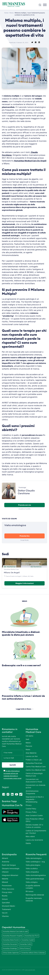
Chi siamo (29, 736)
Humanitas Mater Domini (11, 940)
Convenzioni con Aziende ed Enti (35, 786)
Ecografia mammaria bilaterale (34, 899)
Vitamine (5, 916)
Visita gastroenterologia (35, 879)
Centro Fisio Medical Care (36, 767)
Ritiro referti (30, 836)
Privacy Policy (31, 812)
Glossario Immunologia (10, 868)
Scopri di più (24, 540)
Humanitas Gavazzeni (10, 944)
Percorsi (29, 746)
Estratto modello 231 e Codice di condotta (34, 826)
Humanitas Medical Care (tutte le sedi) (15, 931)
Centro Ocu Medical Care (35, 770)
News (11, 13)
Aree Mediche (31, 753)
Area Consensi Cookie (34, 815)
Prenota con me (24, 505)
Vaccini (4, 913)
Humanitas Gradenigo (10, 948)
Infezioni (5, 872)
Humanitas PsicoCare (34, 763)
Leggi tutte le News (23, 709)
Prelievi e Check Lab (34, 760)
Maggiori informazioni (24, 583)
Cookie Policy (31, 809)
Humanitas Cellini (25, 944)
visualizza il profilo (24, 509)
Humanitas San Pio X (31, 936)
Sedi (27, 739)
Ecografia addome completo (33, 886)
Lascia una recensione (34, 840)
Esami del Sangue (9, 865)
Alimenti (5, 858)
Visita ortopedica (32, 872)
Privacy (29, 805)
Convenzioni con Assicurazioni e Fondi (34, 780)
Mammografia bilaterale (35, 895)
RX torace (29, 891)
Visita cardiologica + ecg (35, 862)
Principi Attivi (7, 892)
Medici (28, 743)
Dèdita (28, 843)
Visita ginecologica (33, 865)
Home (6, 13)
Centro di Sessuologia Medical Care (34, 774)
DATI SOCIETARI (30, 970)
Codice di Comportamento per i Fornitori (36, 832)
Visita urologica (31, 882)
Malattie (5, 879)
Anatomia (5, 862)
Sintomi (5, 899)
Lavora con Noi (31, 756)
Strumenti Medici (8, 906)
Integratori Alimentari (10, 875)
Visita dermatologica (34, 858)
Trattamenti (6, 909)
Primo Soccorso (8, 889)
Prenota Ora (24, 536)
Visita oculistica (32, 868)
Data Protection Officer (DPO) (35, 820)
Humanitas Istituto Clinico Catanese (33, 952)
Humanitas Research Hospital (12, 936)
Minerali (5, 882)
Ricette (4, 896)
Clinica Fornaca (25, 948)
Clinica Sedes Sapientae (11, 952)
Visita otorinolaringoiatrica (36, 875)
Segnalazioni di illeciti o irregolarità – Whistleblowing (35, 799)
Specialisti (6, 903)
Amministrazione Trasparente (32, 792)
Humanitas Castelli (28, 940)
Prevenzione (7, 885)
